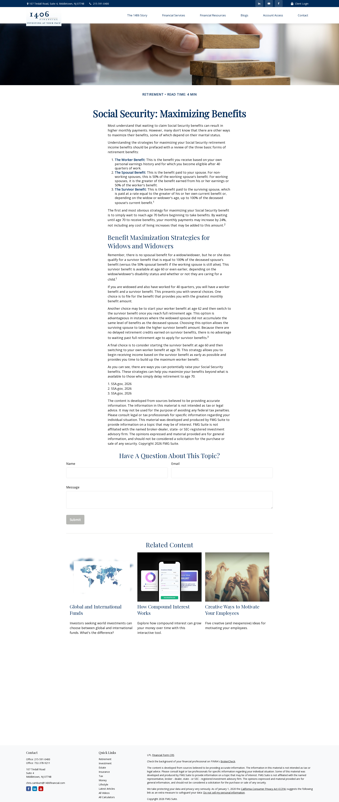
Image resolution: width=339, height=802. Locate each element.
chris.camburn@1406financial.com (45, 783)
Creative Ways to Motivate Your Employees (232, 609)
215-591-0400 (101, 3)
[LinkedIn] (259, 3)
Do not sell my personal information (224, 792)
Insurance (104, 771)
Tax (101, 776)
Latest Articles (107, 788)
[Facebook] (279, 3)
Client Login (301, 3)
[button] (137, 15)
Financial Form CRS (163, 755)
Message (72, 487)
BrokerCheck (228, 761)
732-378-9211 (42, 763)
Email (175, 463)
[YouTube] (269, 3)
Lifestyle (103, 784)
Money (103, 780)
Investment (105, 763)
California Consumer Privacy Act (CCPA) (263, 789)
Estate (102, 767)
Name (70, 463)
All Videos (104, 793)
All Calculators (107, 797)
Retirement (105, 759)
